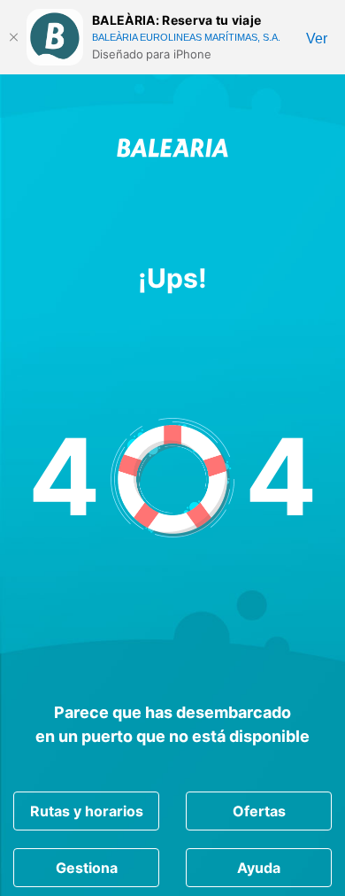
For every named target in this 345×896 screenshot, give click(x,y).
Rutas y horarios (86, 811)
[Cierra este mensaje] (13, 37)
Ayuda (258, 868)
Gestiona (87, 868)
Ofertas (259, 811)
